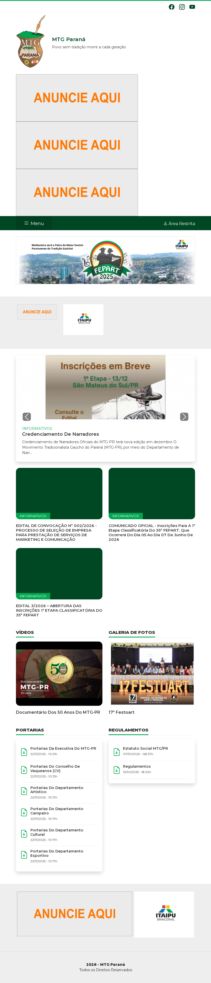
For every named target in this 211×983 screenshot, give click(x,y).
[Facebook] (171, 7)
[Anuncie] (77, 97)
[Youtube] (192, 7)
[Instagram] (182, 7)
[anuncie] (37, 311)
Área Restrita (181, 223)
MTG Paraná (31, 42)
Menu (36, 223)
